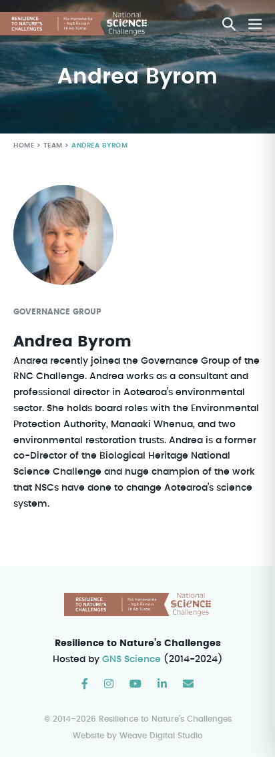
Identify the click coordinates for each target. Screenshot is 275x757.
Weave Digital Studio (161, 736)
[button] (229, 24)
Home (23, 145)
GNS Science (131, 659)
